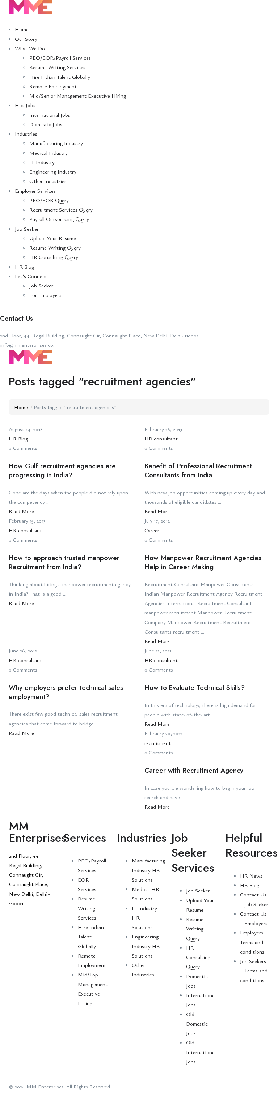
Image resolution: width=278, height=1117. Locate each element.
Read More (21, 511)
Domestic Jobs (45, 124)
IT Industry (42, 162)
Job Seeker (27, 228)
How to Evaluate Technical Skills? (194, 687)
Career (151, 530)
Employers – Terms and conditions (254, 942)
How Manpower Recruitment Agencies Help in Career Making (202, 562)
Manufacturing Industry (56, 142)
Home (22, 29)
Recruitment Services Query (61, 209)
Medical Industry (48, 152)
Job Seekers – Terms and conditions (254, 970)
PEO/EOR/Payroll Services (60, 57)
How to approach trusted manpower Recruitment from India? (64, 562)
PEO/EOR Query (49, 200)
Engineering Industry (52, 171)
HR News (251, 875)
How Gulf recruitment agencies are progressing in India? (62, 470)
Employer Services (35, 190)
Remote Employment (53, 86)
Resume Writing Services (57, 67)
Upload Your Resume (52, 238)
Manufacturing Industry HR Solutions (148, 870)
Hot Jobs (25, 104)
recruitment (157, 742)
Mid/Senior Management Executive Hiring (77, 95)
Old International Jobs (201, 1052)
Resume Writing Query (55, 247)
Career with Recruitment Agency (193, 770)
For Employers (45, 294)
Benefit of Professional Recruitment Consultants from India (198, 470)
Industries (26, 133)
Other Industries (48, 180)
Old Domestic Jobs (197, 1023)
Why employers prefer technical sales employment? (66, 692)
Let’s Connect (31, 276)
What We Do (30, 48)
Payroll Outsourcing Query (59, 218)
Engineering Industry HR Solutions (146, 946)
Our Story (26, 38)
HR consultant (161, 438)
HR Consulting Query (53, 256)
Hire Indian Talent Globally (59, 76)
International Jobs (49, 114)
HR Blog (24, 266)
